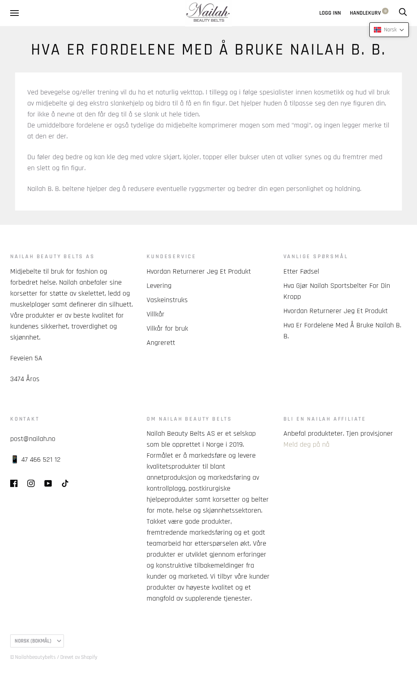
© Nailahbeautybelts (33, 657)
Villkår (156, 314)
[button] (389, 30)
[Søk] (403, 13)
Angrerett (161, 342)
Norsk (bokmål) (33, 641)
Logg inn (330, 13)
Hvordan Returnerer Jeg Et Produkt (199, 271)
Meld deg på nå (306, 444)
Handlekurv (368, 13)
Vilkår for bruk (167, 328)
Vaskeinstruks (167, 300)
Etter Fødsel (301, 271)
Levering (159, 285)
